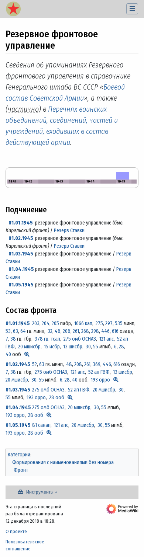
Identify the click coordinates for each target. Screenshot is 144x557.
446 (105, 331)
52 (34, 364)
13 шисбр (72, 347)
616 (115, 331)
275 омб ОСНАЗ (80, 339)
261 (76, 331)
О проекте (16, 531)
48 (58, 331)
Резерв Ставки (69, 230)
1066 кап (83, 323)
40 (8, 354)
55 (95, 347)
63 (15, 331)
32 (50, 331)
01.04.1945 (21, 269)
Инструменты (40, 492)
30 (88, 347)
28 (121, 347)
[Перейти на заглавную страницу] (13, 9)
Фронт (21, 470)
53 (8, 331)
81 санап (41, 425)
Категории (19, 455)
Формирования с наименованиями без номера (63, 462)
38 (13, 339)
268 (85, 331)
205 (55, 323)
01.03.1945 (20, 254)
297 (109, 323)
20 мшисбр (29, 347)
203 (36, 323)
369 (96, 364)
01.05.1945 (21, 285)
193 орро (100, 380)
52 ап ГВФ (99, 372)
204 (45, 323)
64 (23, 331)
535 (119, 323)
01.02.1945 (20, 238)
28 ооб (56, 397)
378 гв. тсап (47, 339)
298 (95, 331)
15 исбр (52, 347)
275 (99, 323)
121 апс (106, 339)
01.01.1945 (20, 223)
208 (67, 331)
